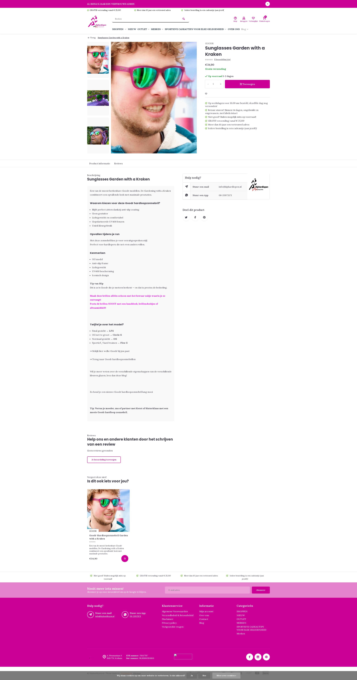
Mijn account (206, 611)
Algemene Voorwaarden (175, 611)
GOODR (209, 43)
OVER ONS (234, 29)
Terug (93, 37)
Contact (203, 619)
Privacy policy (169, 622)
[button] (98, 150)
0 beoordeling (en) (222, 59)
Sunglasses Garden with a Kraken (113, 37)
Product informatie (99, 163)
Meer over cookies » (226, 675)
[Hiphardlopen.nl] (97, 23)
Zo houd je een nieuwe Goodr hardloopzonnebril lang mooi (121, 391)
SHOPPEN (118, 29)
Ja (192, 675)
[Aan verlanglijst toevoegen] (206, 93)
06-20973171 (225, 195)
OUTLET (142, 29)
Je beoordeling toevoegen (104, 459)
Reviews (118, 163)
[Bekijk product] (124, 558)
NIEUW (132, 29)
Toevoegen (249, 84)
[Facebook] (249, 657)
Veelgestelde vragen (173, 626)
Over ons (204, 615)
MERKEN (156, 29)
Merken (241, 633)
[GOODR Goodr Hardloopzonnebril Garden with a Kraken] (108, 510)
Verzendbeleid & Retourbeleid (177, 615)
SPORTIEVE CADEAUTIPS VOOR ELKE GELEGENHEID (194, 29)
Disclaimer (167, 619)
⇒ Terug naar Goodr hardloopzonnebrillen (113, 359)
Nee (204, 675)
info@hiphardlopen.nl (230, 186)
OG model (97, 259)
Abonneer (260, 590)
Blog (243, 29)
